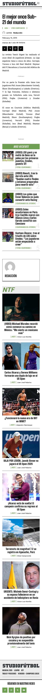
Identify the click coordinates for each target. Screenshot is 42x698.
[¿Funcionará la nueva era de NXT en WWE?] (21, 403)
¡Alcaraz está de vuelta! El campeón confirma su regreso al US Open (21, 506)
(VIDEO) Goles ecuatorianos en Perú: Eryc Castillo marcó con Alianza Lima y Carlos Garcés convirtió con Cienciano (27, 216)
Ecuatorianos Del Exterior (25, 203)
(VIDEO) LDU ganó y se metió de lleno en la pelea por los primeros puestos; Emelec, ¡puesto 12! (26, 158)
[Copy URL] (20, 48)
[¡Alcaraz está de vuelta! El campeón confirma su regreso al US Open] (21, 488)
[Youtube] (23, 690)
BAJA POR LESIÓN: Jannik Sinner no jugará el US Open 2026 (21, 462)
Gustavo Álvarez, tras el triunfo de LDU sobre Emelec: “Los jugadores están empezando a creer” (27, 238)
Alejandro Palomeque (24, 425)
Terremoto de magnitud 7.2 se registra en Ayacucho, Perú (21, 550)
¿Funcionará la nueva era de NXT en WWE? (21, 420)
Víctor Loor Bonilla (24, 337)
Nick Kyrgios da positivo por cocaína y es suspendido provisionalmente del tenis (21, 640)
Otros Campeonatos (18, 28)
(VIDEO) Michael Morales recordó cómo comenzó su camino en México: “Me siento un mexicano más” (21, 328)
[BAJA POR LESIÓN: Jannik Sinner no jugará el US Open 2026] (21, 446)
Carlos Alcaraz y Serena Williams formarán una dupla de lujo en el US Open (21, 375)
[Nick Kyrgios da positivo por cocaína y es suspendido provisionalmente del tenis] (21, 622)
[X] (10, 48)
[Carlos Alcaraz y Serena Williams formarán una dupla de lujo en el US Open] (21, 357)
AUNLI (6, 28)
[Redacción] (4, 32)
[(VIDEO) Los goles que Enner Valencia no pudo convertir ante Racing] (8, 198)
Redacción (17, 33)
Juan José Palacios (24, 382)
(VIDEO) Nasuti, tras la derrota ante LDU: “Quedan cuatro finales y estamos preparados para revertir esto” (27, 179)
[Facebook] (4, 48)
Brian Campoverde (24, 556)
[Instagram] (11, 690)
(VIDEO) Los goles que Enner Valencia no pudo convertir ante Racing (27, 197)
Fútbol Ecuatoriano (23, 167)
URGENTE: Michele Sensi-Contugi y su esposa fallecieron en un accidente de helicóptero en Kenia (21, 594)
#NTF (13, 337)
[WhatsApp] (15, 48)
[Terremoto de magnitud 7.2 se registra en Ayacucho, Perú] (21, 534)
